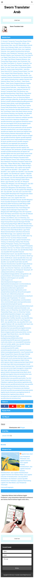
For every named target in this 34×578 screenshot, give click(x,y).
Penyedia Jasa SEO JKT (16, 181)
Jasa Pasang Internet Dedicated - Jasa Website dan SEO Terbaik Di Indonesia (15, 87)
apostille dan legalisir (24, 155)
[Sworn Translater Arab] (5, 29)
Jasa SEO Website (18, 45)
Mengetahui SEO (13, 187)
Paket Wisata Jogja (21, 93)
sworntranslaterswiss (7, 286)
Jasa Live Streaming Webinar (21, 97)
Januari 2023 (6, 435)
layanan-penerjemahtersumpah (24, 306)
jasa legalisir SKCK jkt (12, 123)
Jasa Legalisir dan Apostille (22, 167)
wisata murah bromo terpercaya (10, 119)
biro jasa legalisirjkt (11, 143)
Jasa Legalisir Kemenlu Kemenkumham (24, 464)
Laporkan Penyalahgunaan (10, 440)
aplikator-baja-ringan (14, 370)
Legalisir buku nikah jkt (11, 155)
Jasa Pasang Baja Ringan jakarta (17, 65)
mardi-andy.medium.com (8, 342)
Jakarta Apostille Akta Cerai (21, 258)
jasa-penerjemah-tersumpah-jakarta (22, 390)
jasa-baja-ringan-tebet (7, 364)
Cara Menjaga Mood (7, 157)
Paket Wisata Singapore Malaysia (17, 59)
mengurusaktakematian (20, 286)
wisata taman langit (12, 139)
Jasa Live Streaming (20, 218)
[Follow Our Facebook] (4, 406)
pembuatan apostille (21, 149)
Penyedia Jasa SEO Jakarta (15, 175)
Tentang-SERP (5, 193)
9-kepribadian (14, 298)
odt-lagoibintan (24, 274)
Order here (17, 20)
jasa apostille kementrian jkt (13, 125)
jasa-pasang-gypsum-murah (22, 364)
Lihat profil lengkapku (7, 487)
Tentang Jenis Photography (22, 244)
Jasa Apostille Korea (10, 322)
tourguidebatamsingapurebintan (10, 274)
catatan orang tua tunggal (24, 135)
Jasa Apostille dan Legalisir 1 (17, 173)
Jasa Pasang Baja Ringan (8, 216)
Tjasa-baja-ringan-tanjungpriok (24, 366)
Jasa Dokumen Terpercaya (12, 268)
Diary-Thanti (19, 207)
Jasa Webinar (10, 218)
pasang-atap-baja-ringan (20, 358)
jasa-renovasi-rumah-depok (9, 368)
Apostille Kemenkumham (18, 228)
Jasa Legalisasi (17, 234)
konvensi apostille (17, 141)
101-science (21, 298)
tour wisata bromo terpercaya (13, 117)
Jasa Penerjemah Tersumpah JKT (23, 270)
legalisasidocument (20, 290)
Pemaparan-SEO (15, 201)
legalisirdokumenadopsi (8, 290)
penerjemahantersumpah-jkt (9, 304)
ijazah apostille (7, 141)
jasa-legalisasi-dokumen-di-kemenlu (15, 386)
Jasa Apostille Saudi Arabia (14, 262)
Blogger (22, 427)
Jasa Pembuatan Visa (23, 61)
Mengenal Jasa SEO (15, 183)
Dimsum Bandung (9, 113)
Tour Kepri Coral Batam (7, 63)
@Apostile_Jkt (16, 99)
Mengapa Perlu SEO (19, 211)
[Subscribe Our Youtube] (13, 406)
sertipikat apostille (27, 117)
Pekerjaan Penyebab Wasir (21, 157)
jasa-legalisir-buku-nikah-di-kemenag (20, 396)
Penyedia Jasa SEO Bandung (12, 177)
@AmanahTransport (27, 99)
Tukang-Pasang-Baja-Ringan (9, 224)
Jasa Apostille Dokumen (21, 254)
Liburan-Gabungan (11, 209)
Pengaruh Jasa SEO (19, 185)
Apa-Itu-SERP (7, 189)
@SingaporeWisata (24, 103)
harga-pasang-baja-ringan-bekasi (23, 362)
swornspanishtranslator (24, 302)
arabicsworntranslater (20, 308)
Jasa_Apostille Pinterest (23, 344)
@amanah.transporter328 (22, 340)
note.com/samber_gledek (8, 344)
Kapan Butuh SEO (22, 209)
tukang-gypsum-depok (18, 360)
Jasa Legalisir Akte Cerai (18, 197)
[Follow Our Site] (21, 406)
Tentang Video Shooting (22, 242)
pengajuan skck (9, 149)
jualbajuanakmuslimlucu (8, 272)
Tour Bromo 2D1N (14, 256)
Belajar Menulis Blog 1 (14, 163)
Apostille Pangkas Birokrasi (24, 264)
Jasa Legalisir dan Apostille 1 (9, 169)
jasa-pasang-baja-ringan (12, 336)
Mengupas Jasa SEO (27, 183)
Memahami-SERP (6, 203)
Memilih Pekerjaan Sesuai (8, 159)
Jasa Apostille (19, 113)
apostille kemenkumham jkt (14, 151)
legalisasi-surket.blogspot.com (10, 278)
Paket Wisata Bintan (11, 107)
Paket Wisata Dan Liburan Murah (17, 57)
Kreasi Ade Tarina (10, 226)
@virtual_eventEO (6, 101)
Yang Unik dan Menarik (26, 214)
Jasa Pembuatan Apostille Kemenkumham (17, 109)
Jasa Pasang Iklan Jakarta (18, 43)
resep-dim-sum (5, 294)
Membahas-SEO (15, 205)
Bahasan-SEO (24, 205)
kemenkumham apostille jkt (17, 145)
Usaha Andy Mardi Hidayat (19, 111)
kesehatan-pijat (5, 298)
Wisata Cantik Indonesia (23, 248)
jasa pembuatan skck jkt (19, 127)
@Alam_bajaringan (6, 99)
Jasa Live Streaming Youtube (21, 312)
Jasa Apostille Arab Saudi (22, 324)
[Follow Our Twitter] (29, 406)
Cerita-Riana (18, 232)
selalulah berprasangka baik (18, 133)
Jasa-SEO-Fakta (26, 191)
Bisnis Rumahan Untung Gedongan (11, 179)
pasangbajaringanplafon (13, 352)
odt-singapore (20, 272)
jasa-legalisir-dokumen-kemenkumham (17, 374)
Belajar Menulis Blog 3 (11, 165)
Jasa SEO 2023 (17, 191)
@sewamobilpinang (17, 101)
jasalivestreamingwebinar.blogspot (11, 314)
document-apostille (6, 390)
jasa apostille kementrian (8, 137)
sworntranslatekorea (25, 284)
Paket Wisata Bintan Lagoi (18, 230)
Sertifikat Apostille (15, 318)
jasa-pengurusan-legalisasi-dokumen (20, 380)
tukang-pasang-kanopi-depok (18, 372)
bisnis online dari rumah (10, 250)
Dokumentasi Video (6, 240)
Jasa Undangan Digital (11, 47)
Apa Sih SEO (15, 189)
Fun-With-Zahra (24, 236)
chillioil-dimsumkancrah (17, 294)
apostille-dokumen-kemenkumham (11, 398)
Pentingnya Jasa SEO (7, 185)
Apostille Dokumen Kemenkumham (11, 266)
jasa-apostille (14, 328)
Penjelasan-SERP (25, 201)
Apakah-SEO (23, 189)
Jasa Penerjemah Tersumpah (15, 53)
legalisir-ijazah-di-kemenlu (8, 392)
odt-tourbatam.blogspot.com (20, 276)
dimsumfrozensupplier (24, 292)
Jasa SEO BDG (8, 191)
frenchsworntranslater (7, 308)
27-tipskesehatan (16, 300)
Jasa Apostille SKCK (7, 252)
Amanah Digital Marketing (8, 105)
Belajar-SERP (26, 203)
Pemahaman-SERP (16, 203)
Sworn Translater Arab (16, 26)
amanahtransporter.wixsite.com (10, 350)
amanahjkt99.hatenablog (23, 342)
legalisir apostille (21, 137)
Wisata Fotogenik (20, 246)
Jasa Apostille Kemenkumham (24, 226)
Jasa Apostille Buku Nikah (25, 250)
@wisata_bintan (5, 103)
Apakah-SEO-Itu (5, 205)
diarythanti (29, 296)
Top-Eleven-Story (15, 236)
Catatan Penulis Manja (7, 167)
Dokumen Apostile (21, 199)
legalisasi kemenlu (15, 147)
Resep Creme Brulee (13, 214)
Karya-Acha (7, 230)
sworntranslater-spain (10, 302)
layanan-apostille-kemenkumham (15, 384)
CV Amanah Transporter (8, 41)
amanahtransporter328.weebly (10, 348)
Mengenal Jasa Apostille (15, 195)
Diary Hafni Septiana (14, 220)
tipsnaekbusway (5, 300)
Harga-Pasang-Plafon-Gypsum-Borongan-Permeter (15, 222)
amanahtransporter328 (7, 340)
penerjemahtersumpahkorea (9, 292)
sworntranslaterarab (7, 296)
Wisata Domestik (22, 238)
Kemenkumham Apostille (8, 199)
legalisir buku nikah (27, 454)
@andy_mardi (14, 103)
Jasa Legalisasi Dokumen (20, 89)
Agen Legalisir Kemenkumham (21, 240)
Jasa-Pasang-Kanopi (27, 220)
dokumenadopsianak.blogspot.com (11, 282)
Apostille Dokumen (13, 115)
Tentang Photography (7, 244)
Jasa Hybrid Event (23, 310)
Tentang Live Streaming (8, 242)
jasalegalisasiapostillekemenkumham (12, 338)
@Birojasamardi (28, 101)
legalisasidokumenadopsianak (10, 284)
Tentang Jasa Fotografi (7, 246)
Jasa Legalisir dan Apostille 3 (15, 171)
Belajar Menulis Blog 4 (24, 165)
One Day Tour (12, 248)
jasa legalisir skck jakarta (13, 131)
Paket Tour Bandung (19, 91)
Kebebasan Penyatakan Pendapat (14, 161)
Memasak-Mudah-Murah (8, 207)
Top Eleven (13, 238)
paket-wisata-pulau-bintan (18, 332)
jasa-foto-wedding (20, 330)
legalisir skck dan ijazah (13, 153)
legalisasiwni (20, 288)
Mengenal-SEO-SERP (7, 211)
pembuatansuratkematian (8, 288)
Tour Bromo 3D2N (24, 256)
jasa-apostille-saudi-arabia (18, 378)
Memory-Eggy (9, 234)
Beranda (3, 444)
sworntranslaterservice (19, 296)
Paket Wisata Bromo (13, 334)
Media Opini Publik (26, 177)
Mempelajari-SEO (14, 193)
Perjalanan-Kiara (5, 228)
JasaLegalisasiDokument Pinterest (11, 346)
